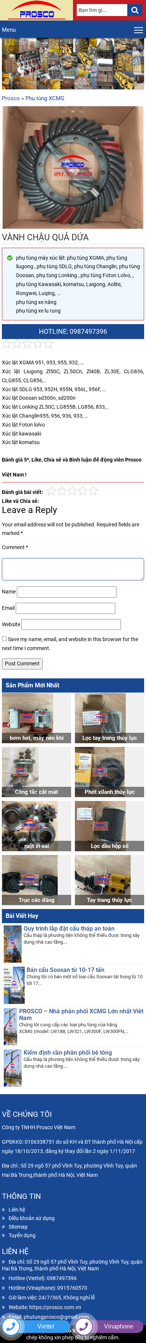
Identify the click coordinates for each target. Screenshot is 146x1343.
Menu (9, 29)
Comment (15, 547)
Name (9, 592)
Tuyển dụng (22, 1235)
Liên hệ (17, 1210)
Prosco (11, 98)
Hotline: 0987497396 (73, 331)
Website (11, 624)
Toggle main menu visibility (138, 29)
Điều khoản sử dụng (32, 1218)
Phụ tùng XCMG (44, 98)
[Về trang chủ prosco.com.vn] (36, 10)
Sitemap (18, 1227)
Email (8, 608)
